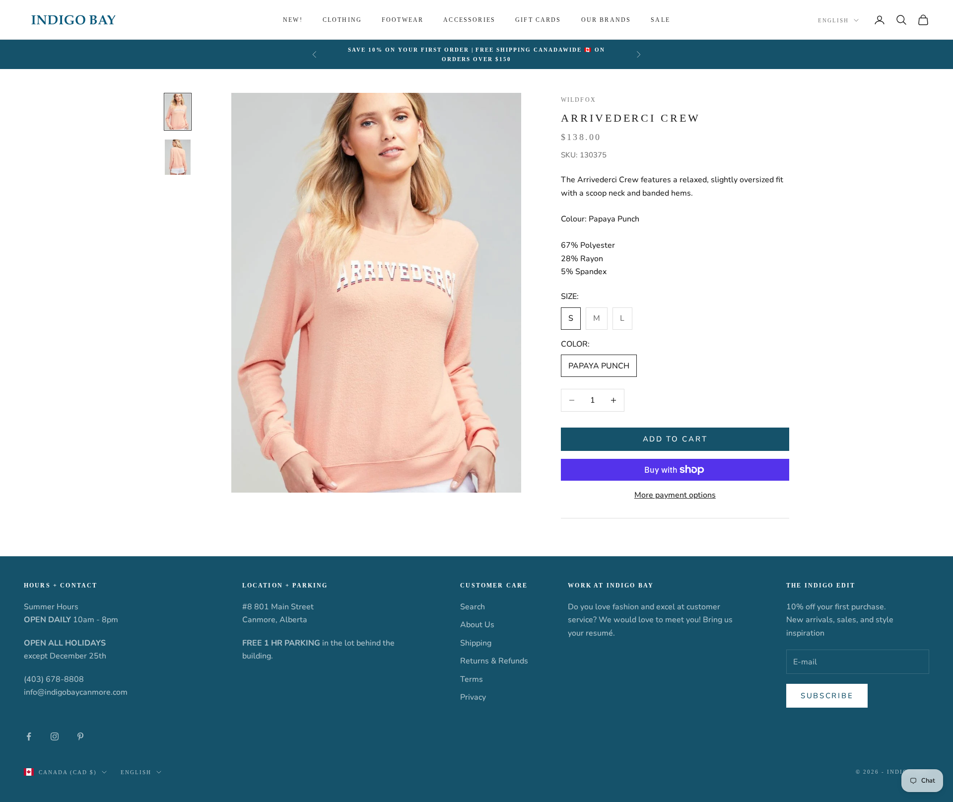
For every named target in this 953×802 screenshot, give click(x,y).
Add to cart (675, 439)
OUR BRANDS (606, 19)
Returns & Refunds (494, 661)
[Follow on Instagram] (55, 736)
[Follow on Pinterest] (80, 736)
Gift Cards (538, 19)
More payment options (675, 495)
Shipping (475, 643)
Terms (471, 679)
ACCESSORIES (469, 19)
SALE (660, 19)
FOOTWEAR (402, 19)
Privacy (473, 697)
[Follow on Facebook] (29, 736)
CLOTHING (342, 19)
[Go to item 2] (178, 157)
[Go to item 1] (178, 112)
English (833, 20)
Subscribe (827, 696)
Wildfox (578, 99)
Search (472, 606)
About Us (477, 624)
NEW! (293, 19)
